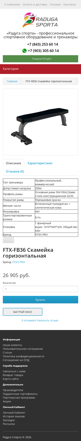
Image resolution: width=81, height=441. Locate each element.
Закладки (9, 420)
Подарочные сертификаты (20, 394)
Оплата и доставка (35, 4)
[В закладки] (5, 240)
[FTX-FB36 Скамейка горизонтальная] (40, 122)
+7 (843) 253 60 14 (42, 44)
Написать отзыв (47, 320)
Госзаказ (55, 4)
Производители (13, 390)
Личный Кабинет (14, 412)
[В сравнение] (11, 240)
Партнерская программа (19, 397)
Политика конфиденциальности (23, 356)
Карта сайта (11, 379)
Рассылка (9, 424)
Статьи (7, 352)
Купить (40, 300)
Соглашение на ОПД (16, 360)
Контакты (69, 4)
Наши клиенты (12, 345)
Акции (7, 401)
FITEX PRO (18, 262)
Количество (9, 282)
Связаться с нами (14, 371)
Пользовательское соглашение (23, 349)
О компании (12, 4)
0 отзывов (28, 320)
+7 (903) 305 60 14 (43, 50)
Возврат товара (13, 375)
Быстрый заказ (22, 312)
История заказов (14, 416)
